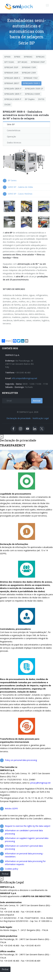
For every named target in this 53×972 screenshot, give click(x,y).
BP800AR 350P (38, 62)
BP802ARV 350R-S (31, 83)
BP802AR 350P (11, 67)
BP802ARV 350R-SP (34, 88)
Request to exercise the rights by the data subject (27, 826)
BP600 (7, 56)
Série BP (11, 124)
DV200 (7, 104)
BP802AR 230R (29, 72)
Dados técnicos (14, 142)
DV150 (41, 99)
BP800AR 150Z (31, 78)
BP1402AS (22, 62)
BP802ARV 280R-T (12, 94)
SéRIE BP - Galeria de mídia (20, 187)
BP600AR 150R (29, 67)
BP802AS (40, 56)
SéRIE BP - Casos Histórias (20, 193)
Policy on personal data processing (21, 760)
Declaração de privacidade (19, 418)
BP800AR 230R (11, 72)
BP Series (12, 180)
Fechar (5, 873)
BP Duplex (29, 99)
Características (13, 130)
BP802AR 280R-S (12, 78)
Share (8, 340)
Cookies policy (11, 868)
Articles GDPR (11, 808)
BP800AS (28, 56)
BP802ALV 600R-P (12, 99)
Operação (11, 136)
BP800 (17, 56)
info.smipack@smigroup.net (24, 378)
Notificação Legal (41, 418)
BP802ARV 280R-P (12, 88)
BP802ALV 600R (32, 94)
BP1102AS (9, 62)
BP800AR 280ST (11, 83)
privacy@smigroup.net (40, 782)
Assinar (37, 400)
